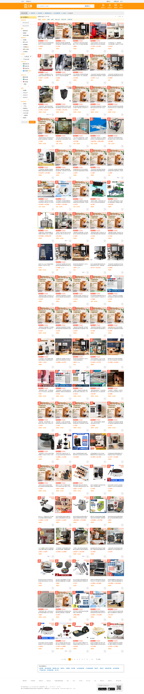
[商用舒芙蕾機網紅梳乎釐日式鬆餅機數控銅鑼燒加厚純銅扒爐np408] (98, 630)
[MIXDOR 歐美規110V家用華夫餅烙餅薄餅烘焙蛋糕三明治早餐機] (46, 567)
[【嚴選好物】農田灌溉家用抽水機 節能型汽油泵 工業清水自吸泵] (115, 125)
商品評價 (63, 19)
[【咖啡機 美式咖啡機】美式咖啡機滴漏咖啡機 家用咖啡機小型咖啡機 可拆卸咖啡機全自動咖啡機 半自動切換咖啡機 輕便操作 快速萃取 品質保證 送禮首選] (63, 315)
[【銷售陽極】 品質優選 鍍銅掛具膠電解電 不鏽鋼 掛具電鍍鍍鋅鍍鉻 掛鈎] (63, 378)
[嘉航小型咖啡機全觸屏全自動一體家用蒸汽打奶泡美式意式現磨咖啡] (80, 441)
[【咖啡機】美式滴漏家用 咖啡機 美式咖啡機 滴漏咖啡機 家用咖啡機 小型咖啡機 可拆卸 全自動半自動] (115, 410)
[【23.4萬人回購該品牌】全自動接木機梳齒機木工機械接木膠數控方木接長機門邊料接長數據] (115, 189)
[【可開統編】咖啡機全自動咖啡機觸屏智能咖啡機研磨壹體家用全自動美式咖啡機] (46, 157)
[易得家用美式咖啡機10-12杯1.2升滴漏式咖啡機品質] (80, 252)
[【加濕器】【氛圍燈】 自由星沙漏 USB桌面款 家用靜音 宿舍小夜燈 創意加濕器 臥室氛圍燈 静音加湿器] (115, 378)
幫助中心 (28, 1)
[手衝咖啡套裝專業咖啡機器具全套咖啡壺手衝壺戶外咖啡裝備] (115, 441)
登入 (121, 1)
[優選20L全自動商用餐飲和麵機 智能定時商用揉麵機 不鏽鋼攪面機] (98, 504)
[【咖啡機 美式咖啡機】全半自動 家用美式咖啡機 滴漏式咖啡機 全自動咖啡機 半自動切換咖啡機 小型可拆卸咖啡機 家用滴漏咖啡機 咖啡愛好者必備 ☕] (80, 220)
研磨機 (68, 668)
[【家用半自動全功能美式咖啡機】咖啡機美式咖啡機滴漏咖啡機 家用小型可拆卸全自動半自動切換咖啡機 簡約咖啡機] (46, 473)
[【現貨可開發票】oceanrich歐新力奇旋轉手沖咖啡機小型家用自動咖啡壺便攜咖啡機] (98, 346)
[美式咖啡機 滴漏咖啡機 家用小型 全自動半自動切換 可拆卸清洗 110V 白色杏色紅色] (80, 94)
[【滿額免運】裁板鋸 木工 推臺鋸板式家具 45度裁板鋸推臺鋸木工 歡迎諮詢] (98, 125)
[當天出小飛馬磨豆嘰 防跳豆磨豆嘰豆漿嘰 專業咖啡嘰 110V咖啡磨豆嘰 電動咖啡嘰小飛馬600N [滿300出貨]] (63, 630)
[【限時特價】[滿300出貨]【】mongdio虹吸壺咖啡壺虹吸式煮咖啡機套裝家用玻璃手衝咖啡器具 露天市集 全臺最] (63, 441)
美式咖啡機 (116, 668)
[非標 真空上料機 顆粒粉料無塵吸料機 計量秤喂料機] (80, 599)
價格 (48, 19)
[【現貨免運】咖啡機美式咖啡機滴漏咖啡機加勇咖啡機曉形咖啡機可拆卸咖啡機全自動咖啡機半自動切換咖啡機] (98, 157)
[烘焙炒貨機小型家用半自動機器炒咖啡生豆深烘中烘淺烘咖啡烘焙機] (115, 473)
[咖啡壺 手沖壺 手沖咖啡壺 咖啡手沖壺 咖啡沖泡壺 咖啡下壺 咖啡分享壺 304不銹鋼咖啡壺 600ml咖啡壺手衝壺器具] (63, 473)
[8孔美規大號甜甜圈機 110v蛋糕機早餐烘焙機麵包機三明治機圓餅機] (63, 567)
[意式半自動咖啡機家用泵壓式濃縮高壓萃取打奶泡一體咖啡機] (98, 252)
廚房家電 (40, 13)
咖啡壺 (62, 668)
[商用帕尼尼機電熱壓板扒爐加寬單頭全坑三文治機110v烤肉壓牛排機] (98, 567)
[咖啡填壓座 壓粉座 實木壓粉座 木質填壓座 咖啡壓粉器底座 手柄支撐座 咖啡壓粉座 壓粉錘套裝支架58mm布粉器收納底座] (80, 473)
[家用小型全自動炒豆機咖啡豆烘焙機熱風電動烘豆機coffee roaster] (80, 630)
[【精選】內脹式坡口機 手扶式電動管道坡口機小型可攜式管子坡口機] (63, 220)
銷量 (52, 19)
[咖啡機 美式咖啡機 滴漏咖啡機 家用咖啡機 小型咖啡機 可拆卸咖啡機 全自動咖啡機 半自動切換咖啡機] (63, 30)
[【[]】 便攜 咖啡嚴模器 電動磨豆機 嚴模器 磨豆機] (98, 410)
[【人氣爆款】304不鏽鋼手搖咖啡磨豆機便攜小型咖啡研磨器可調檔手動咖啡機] (46, 346)
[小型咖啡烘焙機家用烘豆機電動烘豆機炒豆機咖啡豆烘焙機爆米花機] (115, 630)
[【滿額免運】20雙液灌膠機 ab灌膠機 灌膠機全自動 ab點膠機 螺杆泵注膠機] (46, 220)
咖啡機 (41, 668)
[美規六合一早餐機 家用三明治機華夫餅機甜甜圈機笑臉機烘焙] (46, 504)
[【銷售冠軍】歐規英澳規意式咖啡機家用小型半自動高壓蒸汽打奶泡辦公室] (115, 536)
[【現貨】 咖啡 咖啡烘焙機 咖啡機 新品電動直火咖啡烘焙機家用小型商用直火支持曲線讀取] (80, 536)
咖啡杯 (102, 668)
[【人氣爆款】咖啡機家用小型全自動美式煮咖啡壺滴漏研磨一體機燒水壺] (46, 62)
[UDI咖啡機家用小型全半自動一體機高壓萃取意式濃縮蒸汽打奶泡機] (98, 441)
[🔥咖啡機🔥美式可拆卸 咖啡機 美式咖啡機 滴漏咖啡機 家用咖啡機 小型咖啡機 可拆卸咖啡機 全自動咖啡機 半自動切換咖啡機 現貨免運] (80, 157)
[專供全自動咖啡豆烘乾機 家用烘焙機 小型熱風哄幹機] (98, 473)
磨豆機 (73, 668)
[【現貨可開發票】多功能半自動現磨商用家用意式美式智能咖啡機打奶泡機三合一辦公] (98, 30)
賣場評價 (70, 19)
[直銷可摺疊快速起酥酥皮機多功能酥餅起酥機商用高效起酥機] (80, 504)
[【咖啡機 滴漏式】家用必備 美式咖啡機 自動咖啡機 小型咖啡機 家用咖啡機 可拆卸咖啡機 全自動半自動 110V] (46, 125)
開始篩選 (32, 122)
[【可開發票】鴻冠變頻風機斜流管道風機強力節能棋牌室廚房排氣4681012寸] (63, 189)
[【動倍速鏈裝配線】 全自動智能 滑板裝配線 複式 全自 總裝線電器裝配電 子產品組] (98, 378)
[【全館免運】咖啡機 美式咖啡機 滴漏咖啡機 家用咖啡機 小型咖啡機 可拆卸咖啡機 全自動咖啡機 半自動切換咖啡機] (80, 189)
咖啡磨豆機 (108, 668)
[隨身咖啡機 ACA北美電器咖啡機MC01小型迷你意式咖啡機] (63, 62)
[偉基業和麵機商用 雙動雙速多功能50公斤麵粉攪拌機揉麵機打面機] (115, 567)
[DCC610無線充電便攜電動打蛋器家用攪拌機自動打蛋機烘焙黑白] (80, 567)
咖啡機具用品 (48, 13)
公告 (22, 1)
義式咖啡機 (57, 13)
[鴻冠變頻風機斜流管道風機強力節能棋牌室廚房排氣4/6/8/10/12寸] (98, 599)
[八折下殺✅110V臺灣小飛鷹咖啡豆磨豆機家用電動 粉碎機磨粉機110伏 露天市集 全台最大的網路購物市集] (46, 536)
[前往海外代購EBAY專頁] (108, 1)
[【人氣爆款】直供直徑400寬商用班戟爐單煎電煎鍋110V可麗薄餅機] (46, 189)
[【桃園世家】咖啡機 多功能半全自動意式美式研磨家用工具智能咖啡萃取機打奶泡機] (63, 346)
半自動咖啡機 (89, 668)
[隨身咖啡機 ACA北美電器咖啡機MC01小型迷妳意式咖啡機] (46, 30)
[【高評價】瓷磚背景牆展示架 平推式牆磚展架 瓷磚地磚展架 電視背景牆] (63, 125)
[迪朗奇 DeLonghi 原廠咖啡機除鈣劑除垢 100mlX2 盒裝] (46, 252)
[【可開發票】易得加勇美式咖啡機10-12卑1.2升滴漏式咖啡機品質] (80, 30)
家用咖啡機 (50, 670)
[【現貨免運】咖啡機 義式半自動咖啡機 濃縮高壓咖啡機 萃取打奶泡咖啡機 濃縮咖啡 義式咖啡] (115, 62)
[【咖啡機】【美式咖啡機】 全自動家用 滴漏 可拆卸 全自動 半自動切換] (46, 410)
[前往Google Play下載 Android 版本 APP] (102, 689)
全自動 (64, 13)
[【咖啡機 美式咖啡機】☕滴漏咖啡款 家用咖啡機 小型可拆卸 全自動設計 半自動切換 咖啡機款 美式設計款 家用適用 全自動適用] (46, 315)
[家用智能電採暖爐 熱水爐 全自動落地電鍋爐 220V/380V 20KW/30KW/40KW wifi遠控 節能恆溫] (63, 94)
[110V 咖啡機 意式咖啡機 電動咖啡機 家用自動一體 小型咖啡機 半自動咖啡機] (80, 62)
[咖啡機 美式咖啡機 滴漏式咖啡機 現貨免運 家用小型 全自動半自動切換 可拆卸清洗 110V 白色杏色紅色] (115, 94)
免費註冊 (116, 1)
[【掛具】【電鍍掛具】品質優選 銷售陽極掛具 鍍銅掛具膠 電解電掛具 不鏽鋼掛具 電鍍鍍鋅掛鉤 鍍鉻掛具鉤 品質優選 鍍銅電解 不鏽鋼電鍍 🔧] (115, 283)
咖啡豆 (96, 668)
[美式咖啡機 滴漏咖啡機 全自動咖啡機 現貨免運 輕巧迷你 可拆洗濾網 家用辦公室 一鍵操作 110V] (98, 94)
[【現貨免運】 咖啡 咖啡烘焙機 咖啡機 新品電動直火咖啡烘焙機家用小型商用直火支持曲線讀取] (46, 94)
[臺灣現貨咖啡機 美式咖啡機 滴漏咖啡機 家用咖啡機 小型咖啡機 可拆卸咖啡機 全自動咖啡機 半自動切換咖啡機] (63, 599)
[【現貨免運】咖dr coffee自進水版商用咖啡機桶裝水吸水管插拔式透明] (46, 599)
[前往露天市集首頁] (28, 6)
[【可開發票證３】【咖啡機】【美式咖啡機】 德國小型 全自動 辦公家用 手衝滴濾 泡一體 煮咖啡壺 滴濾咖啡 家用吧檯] (115, 30)
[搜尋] (93, 6)
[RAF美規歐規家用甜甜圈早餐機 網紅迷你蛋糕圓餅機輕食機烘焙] (115, 504)
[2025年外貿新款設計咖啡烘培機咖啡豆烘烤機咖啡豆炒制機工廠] (115, 599)
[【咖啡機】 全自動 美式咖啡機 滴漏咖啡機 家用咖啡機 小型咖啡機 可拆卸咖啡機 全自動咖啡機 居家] (63, 410)
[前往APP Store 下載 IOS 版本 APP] (111, 689)
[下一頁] (122, 16)
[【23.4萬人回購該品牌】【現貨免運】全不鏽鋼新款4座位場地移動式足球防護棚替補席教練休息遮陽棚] (80, 125)
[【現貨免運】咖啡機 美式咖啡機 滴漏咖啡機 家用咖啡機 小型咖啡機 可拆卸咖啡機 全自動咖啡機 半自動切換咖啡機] (98, 62)
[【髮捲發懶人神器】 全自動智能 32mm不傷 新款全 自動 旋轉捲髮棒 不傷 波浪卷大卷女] (46, 378)
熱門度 (44, 19)
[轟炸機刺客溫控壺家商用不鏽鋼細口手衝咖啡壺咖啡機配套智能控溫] (98, 536)
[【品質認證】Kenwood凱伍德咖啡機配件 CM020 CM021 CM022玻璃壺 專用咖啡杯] (46, 441)
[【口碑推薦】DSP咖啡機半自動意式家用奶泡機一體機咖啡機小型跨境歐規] (63, 536)
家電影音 (33, 13)
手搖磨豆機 (43, 670)
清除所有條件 (25, 122)
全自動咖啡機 (80, 668)
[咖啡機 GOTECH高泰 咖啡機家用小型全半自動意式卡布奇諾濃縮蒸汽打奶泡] (115, 346)
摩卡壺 (57, 670)
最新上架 (57, 19)
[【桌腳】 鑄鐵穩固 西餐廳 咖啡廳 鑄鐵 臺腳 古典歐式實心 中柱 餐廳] (80, 378)
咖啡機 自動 (56, 668)
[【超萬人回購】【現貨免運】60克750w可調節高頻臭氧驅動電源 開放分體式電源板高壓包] (98, 189)
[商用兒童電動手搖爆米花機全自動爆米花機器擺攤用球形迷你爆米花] (63, 504)
